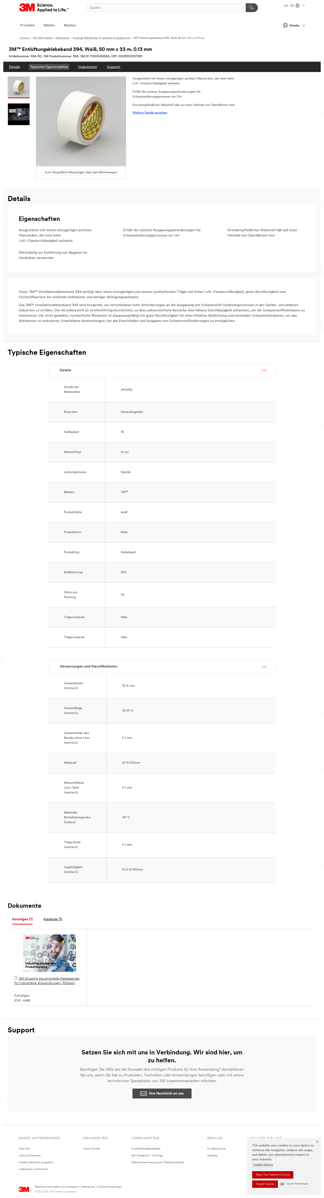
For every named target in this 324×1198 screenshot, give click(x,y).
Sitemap (212, 1155)
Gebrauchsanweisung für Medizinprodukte (157, 1162)
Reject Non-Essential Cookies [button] (273, 1175)
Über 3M (24, 1148)
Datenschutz (88, 1187)
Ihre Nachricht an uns (166, 1093)
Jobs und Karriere (30, 1155)
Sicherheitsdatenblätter (145, 1148)
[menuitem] (14, 67)
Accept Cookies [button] (265, 1184)
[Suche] (252, 7)
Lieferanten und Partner (33, 1169)
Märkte (49, 25)
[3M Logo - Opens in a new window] (44, 7)
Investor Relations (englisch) (36, 1162)
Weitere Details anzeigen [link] (149, 113)
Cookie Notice (263, 1165)
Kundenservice (216, 1148)
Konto (294, 26)
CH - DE (289, 6)
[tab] (22, 919)
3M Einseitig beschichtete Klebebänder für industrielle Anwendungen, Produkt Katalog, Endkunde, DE (47, 981)
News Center (91, 1148)
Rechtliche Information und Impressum (56, 1187)
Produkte (27, 25)
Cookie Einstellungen (110, 1187)
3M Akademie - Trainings (147, 1155)
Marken (70, 25)
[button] (294, 1184)
